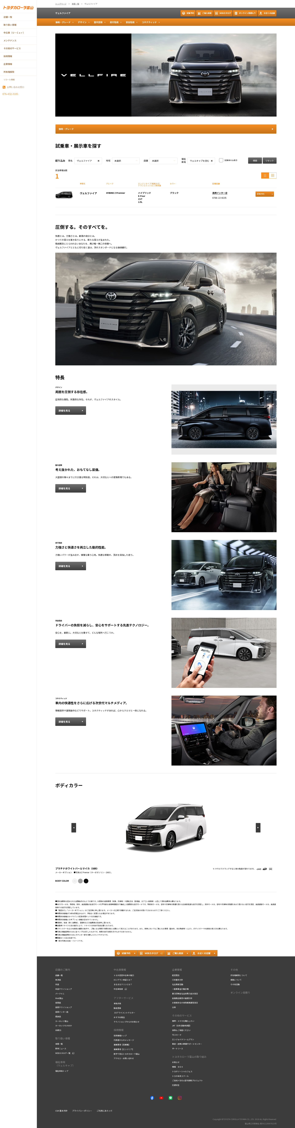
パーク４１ (60, 993)
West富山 (59, 998)
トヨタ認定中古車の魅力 (124, 975)
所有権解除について (238, 975)
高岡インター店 (219, 192)
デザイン (82, 22)
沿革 (174, 1007)
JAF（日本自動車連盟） (182, 1025)
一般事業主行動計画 (180, 989)
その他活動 (235, 984)
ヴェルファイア (62, 13)
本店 (57, 984)
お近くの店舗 (269, 13)
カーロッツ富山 (61, 1021)
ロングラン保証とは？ (123, 979)
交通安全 (175, 1085)
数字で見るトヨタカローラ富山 (127, 1053)
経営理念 (175, 975)
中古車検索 (118, 989)
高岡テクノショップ (63, 1007)
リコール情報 (9, 79)
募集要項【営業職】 (122, 1044)
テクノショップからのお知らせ (126, 1021)
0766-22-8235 (219, 197)
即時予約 (260, 194)
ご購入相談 (206, 13)
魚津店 (58, 979)
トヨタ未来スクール (180, 1076)
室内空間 (98, 22)
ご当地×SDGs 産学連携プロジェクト (187, 1080)
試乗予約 (190, 13)
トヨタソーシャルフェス (182, 1071)
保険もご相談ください (181, 1030)
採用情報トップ (120, 1035)
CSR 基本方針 (61, 1110)
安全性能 (130, 22)
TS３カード (176, 1034)
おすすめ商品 (119, 1017)
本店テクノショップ (63, 989)
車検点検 (117, 1003)
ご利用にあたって (104, 1110)
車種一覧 (59, 1043)
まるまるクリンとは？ (123, 984)
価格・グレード (63, 22)
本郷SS (58, 1030)
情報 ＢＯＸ (177, 1066)
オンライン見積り (240, 992)
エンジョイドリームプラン (183, 1039)
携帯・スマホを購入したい (183, 1021)
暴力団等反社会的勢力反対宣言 (185, 993)
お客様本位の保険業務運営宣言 (185, 1002)
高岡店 (58, 1002)
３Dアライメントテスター (124, 1012)
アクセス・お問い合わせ (124, 1058)
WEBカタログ (225, 13)
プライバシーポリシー (82, 1110)
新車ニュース (60, 1048)
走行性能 (114, 22)
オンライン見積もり (247, 13)
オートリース (177, 1048)
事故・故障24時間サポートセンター (187, 1043)
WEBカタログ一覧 (62, 1053)
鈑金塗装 (117, 1008)
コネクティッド (149, 22)
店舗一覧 (59, 975)
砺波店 (58, 1016)
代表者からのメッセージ (124, 1040)
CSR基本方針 (177, 979)
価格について (236, 979)
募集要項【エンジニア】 (124, 1049)
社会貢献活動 (177, 984)
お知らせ (175, 1062)
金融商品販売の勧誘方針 (182, 998)
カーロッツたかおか (63, 1025)
